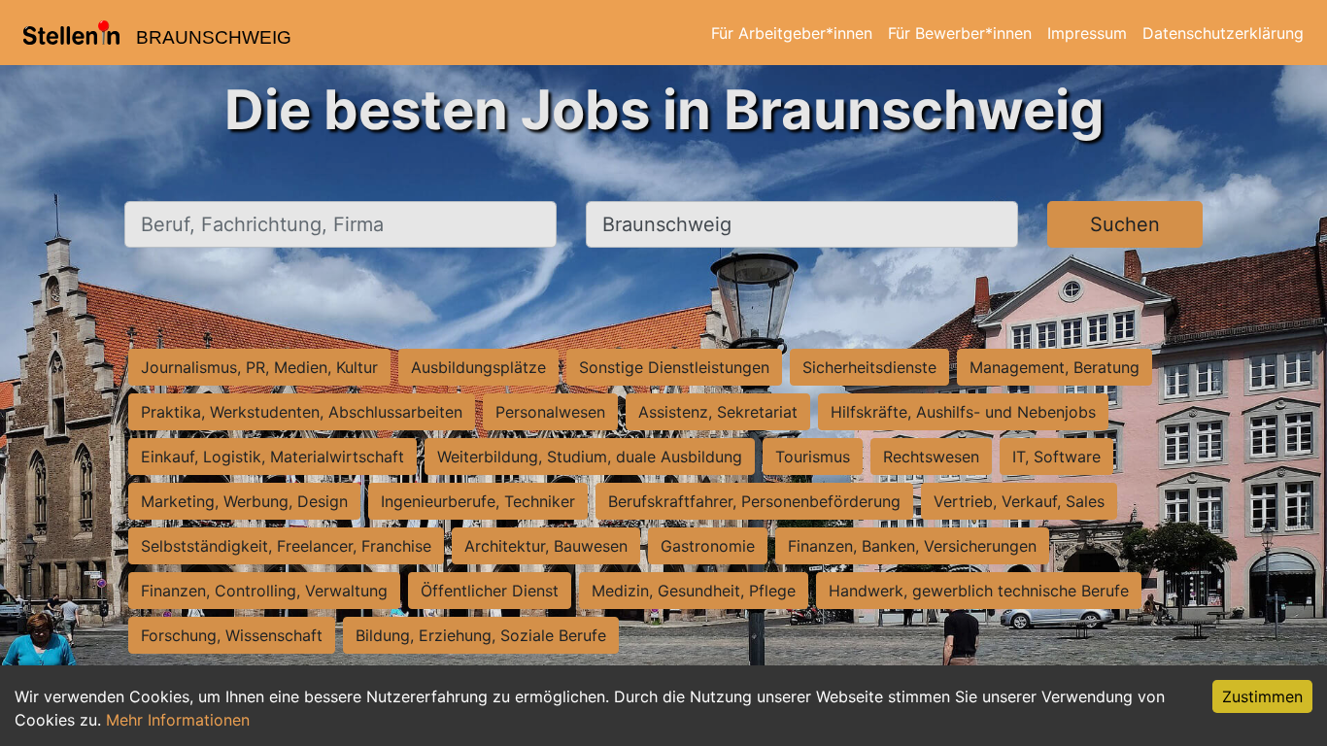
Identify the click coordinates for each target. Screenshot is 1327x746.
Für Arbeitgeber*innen (791, 33)
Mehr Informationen (178, 719)
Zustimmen (1262, 696)
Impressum (1087, 33)
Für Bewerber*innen (960, 33)
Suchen (1125, 224)
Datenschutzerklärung (1223, 33)
